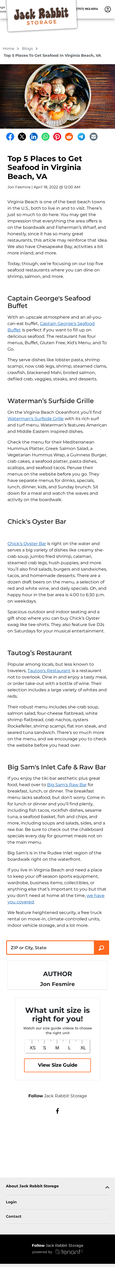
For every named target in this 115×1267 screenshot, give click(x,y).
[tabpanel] (57, 1187)
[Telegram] (81, 137)
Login (11, 1202)
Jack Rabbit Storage (57, 1245)
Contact (13, 1216)
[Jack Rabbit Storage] (41, 17)
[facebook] (57, 1111)
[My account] (108, 9)
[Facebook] (10, 137)
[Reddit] (69, 137)
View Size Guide (57, 1065)
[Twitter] (22, 137)
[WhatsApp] (45, 137)
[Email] (93, 137)
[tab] (57, 1187)
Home (9, 48)
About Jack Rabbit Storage (32, 1186)
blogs (28, 48)
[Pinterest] (57, 137)
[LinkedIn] (34, 137)
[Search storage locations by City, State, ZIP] (101, 947)
